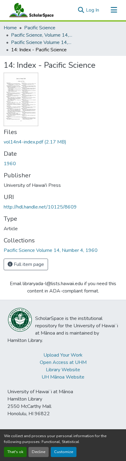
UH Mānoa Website (63, 377)
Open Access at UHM (63, 362)
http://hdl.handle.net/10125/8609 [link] (40, 207)
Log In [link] (92, 10)
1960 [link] (10, 163)
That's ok (15, 452)
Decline (38, 452)
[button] (30, 10)
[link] (63, 142)
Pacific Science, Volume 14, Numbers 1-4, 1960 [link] (41, 35)
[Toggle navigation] (113, 10)
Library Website (63, 369)
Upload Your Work (63, 355)
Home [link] (10, 27)
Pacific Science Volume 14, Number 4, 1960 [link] (41, 42)
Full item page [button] (28, 264)
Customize (63, 452)
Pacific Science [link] (39, 27)
